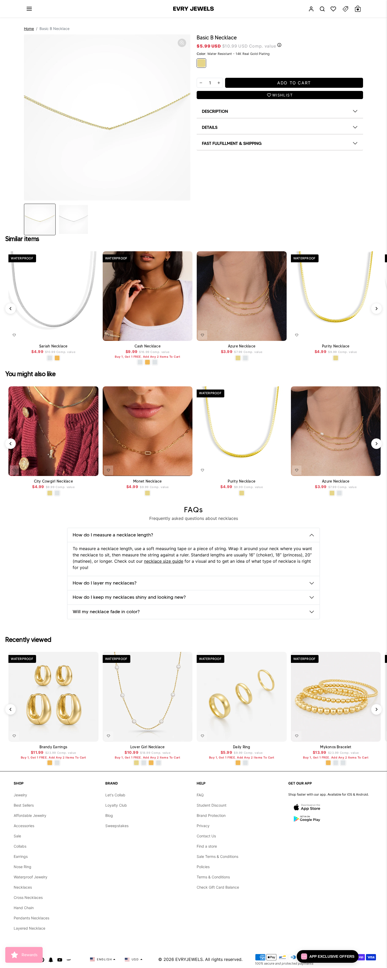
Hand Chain (24, 907)
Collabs (20, 846)
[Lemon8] (68, 959)
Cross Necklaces (28, 897)
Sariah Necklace (53, 346)
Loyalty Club (116, 805)
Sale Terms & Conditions (217, 856)
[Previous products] (10, 308)
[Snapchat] (50, 959)
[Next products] (376, 308)
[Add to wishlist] (14, 335)
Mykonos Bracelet (335, 747)
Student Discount (211, 805)
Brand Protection (211, 815)
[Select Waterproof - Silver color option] (50, 358)
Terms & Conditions (213, 877)
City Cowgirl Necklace (53, 481)
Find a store (207, 846)
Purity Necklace (336, 346)
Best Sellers (24, 805)
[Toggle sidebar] (345, 9)
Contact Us (206, 836)
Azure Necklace (242, 346)
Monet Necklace (147, 481)
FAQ (200, 795)
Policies (203, 866)
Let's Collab (115, 795)
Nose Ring (22, 866)
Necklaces (23, 887)
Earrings (21, 856)
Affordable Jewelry (30, 815)
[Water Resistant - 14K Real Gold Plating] (201, 63)
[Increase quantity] (219, 83)
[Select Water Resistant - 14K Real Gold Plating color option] (238, 358)
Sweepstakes (116, 825)
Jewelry (20, 795)
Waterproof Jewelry (30, 877)
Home (29, 28)
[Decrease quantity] (201, 83)
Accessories (24, 825)
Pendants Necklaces (31, 918)
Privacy (203, 825)
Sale (17, 836)
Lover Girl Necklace (147, 747)
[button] (29, 8)
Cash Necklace (148, 346)
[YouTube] (59, 959)
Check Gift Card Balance (218, 887)
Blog (109, 815)
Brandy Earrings (53, 747)
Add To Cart (81, 334)
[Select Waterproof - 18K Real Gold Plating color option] (57, 358)
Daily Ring (241, 747)
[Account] (311, 8)
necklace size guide (163, 561)
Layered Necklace (29, 928)
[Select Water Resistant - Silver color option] (140, 362)
